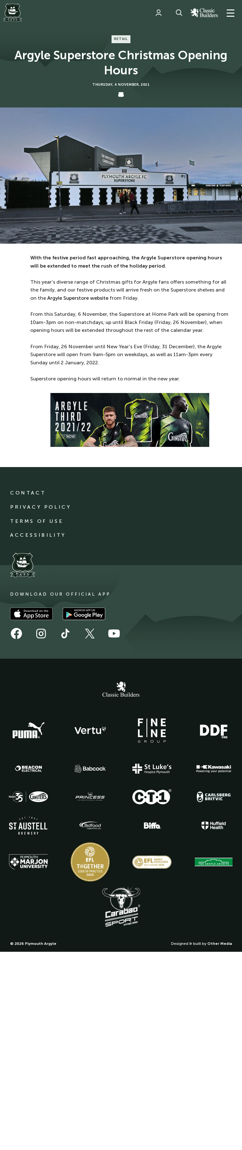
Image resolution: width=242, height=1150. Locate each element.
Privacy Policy (40, 507)
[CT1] (151, 796)
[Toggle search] (179, 12)
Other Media (219, 943)
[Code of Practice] (90, 861)
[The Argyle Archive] (213, 862)
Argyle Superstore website (77, 298)
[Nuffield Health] (213, 825)
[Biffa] (151, 826)
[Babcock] (90, 769)
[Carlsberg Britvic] (213, 797)
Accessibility (38, 535)
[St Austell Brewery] (28, 825)
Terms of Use (36, 521)
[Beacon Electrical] (28, 769)
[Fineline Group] (151, 730)
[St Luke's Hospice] (151, 769)
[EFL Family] (151, 862)
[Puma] (28, 730)
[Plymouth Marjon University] (28, 862)
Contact (28, 493)
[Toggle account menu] (158, 12)
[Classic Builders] (121, 690)
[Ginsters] (28, 796)
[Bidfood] (90, 826)
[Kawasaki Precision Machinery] (213, 769)
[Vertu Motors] (90, 730)
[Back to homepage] (12, 12)
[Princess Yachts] (90, 797)
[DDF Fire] (213, 730)
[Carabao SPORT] (121, 907)
